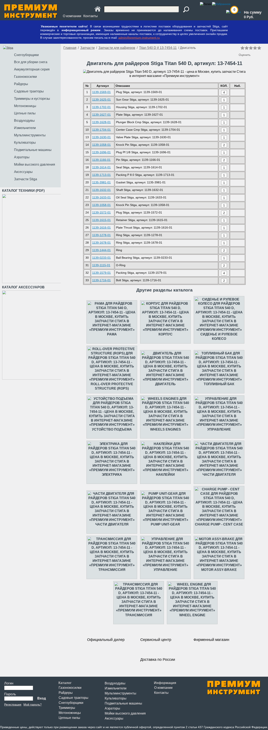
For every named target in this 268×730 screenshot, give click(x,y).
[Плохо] (247, 48)
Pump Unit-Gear (165, 524)
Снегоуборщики (71, 702)
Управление (219, 429)
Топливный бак (219, 384)
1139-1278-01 (101, 235)
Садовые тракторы (73, 697)
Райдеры (66, 692)
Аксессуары (114, 718)
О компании (72, 16)
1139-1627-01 (101, 114)
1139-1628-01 (101, 122)
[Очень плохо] (242, 48)
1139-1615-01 (101, 220)
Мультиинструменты (120, 693)
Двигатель (165, 384)
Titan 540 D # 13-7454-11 (158, 48)
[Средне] (251, 48)
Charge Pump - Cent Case (219, 524)
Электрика (112, 474)
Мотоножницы (70, 713)
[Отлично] (259, 48)
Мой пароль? (32, 704)
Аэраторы (112, 708)
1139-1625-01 (101, 99)
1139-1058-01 (101, 144)
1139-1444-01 (101, 250)
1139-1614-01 (101, 167)
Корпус (165, 334)
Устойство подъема (112, 429)
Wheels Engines (165, 429)
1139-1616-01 (101, 227)
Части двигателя (219, 474)
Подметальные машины (123, 703)
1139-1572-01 (101, 212)
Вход (41, 698)
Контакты (90, 16)
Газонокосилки (70, 687)
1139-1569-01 (101, 92)
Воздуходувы (115, 683)
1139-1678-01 (101, 242)
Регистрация (12, 704)
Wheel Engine (192, 615)
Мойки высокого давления (125, 713)
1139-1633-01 (101, 197)
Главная (69, 48)
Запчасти (87, 48)
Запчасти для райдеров (116, 48)
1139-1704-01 (101, 129)
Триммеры (67, 708)
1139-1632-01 (101, 190)
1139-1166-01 (101, 159)
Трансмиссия (111, 569)
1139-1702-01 (101, 107)
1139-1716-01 (101, 280)
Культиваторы (115, 698)
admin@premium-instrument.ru (139, 37)
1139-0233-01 (101, 257)
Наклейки (165, 474)
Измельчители (115, 688)
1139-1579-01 (101, 272)
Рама (112, 334)
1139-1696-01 (101, 152)
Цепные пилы (69, 718)
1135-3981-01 (101, 182)
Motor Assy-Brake (219, 569)
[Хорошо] (255, 48)
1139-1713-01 (101, 174)
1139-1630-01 (101, 137)
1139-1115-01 (101, 265)
